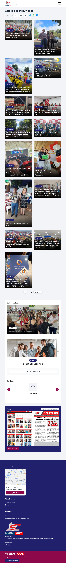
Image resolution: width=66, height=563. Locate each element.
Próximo (37, 292)
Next (57, 389)
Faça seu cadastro (32, 371)
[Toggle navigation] (59, 3)
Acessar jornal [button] (12, 448)
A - (26, 15)
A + (21, 15)
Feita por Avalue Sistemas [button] (12, 560)
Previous (8, 389)
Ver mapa (16, 492)
